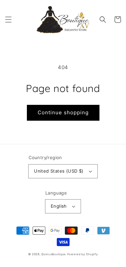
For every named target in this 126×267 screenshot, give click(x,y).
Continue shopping (63, 112)
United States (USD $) (58, 171)
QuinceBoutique (53, 254)
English (59, 206)
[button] (8, 19)
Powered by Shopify (82, 254)
